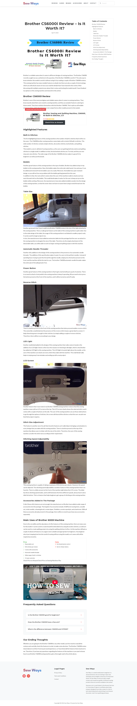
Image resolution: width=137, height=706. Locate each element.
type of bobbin (59, 165)
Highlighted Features (97, 26)
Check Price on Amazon (54, 122)
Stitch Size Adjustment (99, 47)
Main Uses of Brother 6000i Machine (101, 54)
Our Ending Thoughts (97, 59)
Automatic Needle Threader (100, 36)
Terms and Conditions (60, 676)
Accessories (77, 3)
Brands (68, 3)
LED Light (95, 42)
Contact (93, 3)
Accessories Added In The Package (102, 52)
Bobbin (95, 31)
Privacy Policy (58, 672)
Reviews (55, 3)
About (86, 3)
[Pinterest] (24, 676)
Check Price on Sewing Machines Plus (49, 560)
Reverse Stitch (97, 40)
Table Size (95, 33)
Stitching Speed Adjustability (100, 49)
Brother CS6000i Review (98, 24)
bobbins (57, 509)
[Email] (28, 676)
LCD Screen (96, 45)
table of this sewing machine (66, 231)
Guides (61, 3)
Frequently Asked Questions (99, 56)
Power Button (97, 38)
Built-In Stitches (97, 29)
